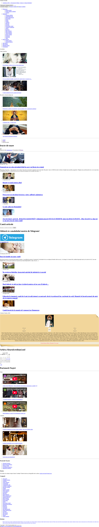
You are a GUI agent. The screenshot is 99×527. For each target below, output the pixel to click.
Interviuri (7, 23)
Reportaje (7, 29)
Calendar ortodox (9, 15)
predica (95, 521)
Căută (14, 227)
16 (9, 358)
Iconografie (5, 492)
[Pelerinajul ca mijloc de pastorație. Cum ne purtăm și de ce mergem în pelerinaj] (15, 106)
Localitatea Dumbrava (7, 467)
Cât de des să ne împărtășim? (9, 457)
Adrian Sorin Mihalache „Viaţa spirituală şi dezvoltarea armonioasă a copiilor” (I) (20, 385)
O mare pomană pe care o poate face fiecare (12, 92)
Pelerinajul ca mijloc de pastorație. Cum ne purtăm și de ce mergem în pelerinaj (19, 108)
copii (24, 521)
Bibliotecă (5, 14)
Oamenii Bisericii (6, 497)
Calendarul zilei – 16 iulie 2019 (9, 122)
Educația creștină (6, 487)
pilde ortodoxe (90, 521)
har (52, 521)
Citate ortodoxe (8, 33)
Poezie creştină (8, 34)
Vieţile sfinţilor (8, 40)
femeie (51, 521)
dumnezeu (39, 521)
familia (42, 521)
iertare (57, 521)
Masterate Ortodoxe (7, 468)
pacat (87, 521)
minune (77, 521)
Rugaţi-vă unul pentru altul (12, 183)
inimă (59, 521)
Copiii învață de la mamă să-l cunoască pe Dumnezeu (21, 310)
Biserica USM (6, 465)
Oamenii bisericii (9, 41)
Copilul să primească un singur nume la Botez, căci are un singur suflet (18, 429)
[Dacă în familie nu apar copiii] (12, 252)
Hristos (54, 521)
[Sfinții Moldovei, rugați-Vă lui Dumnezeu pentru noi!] (15, 411)
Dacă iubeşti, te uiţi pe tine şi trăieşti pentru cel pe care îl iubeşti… (26, 284)
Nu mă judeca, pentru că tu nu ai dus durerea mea (13, 65)
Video (6, 38)
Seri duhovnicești (6, 509)
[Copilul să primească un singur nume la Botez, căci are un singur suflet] (15, 427)
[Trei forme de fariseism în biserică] (15, 134)
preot (98, 521)
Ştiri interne (5, 43)
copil (26, 521)
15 (8, 358)
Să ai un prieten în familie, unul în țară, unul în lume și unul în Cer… (17, 78)
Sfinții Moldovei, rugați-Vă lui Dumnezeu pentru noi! (14, 413)
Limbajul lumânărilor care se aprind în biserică (12, 443)
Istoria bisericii (6, 39)
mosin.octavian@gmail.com (46, 473)
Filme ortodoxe (8, 32)
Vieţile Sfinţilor (6, 516)
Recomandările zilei (4, 242)
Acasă (4, 139)
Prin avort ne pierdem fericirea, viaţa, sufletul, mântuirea (23, 195)
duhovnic (36, 521)
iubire (61, 521)
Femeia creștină (6, 489)
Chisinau (21, 521)
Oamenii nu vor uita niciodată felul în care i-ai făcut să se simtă (22, 167)
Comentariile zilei (9, 16)
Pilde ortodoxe (8, 31)
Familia (7, 21)
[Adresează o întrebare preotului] (14, 5)
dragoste (33, 521)
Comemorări (5, 483)
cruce (30, 521)
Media (4, 141)
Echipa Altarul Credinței (10, 11)
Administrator (9, 150)
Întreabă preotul (6, 45)
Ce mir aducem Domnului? (12, 207)
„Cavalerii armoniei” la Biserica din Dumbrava (13, 399)
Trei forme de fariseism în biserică (10, 136)
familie (45, 521)
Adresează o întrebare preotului (7, 5)
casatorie (11, 521)
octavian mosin (83, 521)
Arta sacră (5, 478)
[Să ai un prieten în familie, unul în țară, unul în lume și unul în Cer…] (15, 76)
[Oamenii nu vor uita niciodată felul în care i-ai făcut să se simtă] (12, 163)
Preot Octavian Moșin (7, 464)
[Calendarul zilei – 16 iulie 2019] (15, 120)
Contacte (7, 12)
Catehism (7, 22)
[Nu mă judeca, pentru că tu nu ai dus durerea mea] (15, 62)
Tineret (6, 28)
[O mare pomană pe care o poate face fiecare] (15, 90)
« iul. (1, 364)
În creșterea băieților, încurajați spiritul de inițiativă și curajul (24, 272)
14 (6, 358)
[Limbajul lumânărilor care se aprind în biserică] (15, 440)
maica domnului (64, 521)
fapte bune (47, 521)
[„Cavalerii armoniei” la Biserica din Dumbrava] (15, 397)
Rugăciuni (7, 35)
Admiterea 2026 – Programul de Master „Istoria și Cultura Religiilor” (17, 2)
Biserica (4, 521)
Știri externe (5, 44)
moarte (80, 521)
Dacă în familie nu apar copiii (10, 256)
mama (68, 521)
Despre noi (5, 9)
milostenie (74, 521)
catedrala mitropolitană (16, 521)
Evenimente (5, 46)
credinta (28, 521)
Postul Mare (8, 18)
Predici (6, 20)
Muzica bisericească (7, 495)
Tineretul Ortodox (6, 463)
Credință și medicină (9, 27)
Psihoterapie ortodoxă (7, 504)
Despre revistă (8, 10)
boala (6, 521)
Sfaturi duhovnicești (9, 17)
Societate (7, 24)
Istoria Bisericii (6, 494)
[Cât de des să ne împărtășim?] (15, 454)
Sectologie (7, 37)
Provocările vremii (9, 26)
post (93, 521)
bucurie (8, 521)
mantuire (71, 521)
